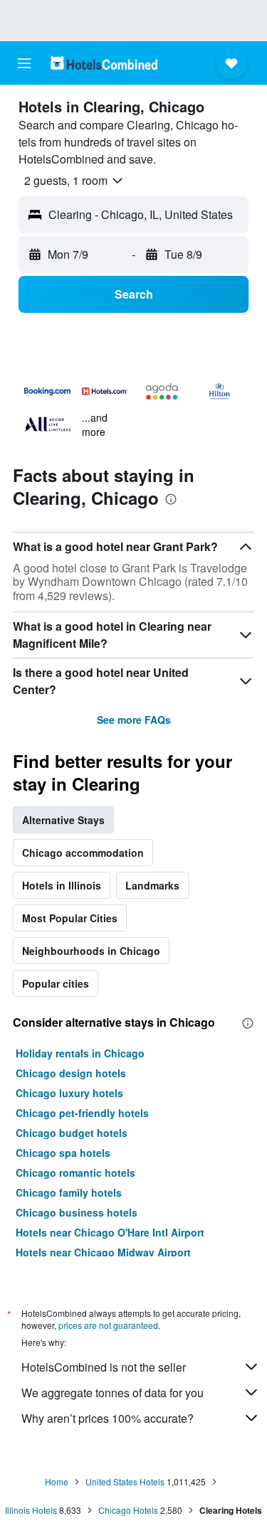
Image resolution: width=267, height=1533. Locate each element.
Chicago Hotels (128, 1510)
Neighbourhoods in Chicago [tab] (91, 951)
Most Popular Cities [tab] (69, 918)
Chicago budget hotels (71, 1133)
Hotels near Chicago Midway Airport (103, 1252)
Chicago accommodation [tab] (83, 852)
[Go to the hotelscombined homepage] (103, 63)
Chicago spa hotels (63, 1152)
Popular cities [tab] (55, 983)
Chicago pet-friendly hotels (82, 1113)
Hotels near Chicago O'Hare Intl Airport (110, 1232)
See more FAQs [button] (134, 719)
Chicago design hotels (71, 1073)
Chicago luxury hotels (69, 1093)
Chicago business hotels (76, 1212)
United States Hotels (124, 1481)
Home (56, 1481)
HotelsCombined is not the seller (103, 1367)
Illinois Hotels (31, 1510)
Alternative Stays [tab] (63, 820)
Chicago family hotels (69, 1192)
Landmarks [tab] (152, 885)
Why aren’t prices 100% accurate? (107, 1418)
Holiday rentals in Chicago (80, 1053)
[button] (24, 63)
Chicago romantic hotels (75, 1172)
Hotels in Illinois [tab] (61, 885)
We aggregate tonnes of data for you (112, 1392)
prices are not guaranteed (108, 1325)
